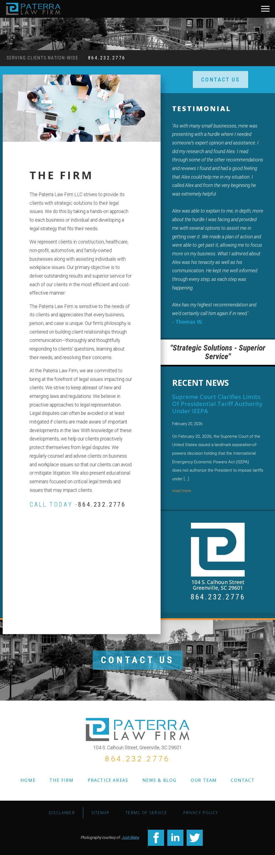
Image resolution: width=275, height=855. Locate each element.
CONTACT (243, 780)
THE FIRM (61, 780)
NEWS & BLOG (159, 780)
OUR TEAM (204, 780)
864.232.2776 (107, 58)
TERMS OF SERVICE (146, 812)
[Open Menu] (265, 9)
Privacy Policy (200, 812)
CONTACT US (138, 660)
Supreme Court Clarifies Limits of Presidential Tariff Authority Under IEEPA (217, 403)
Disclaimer (62, 812)
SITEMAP (100, 812)
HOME (27, 780)
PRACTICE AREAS (108, 780)
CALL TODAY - (78, 504)
